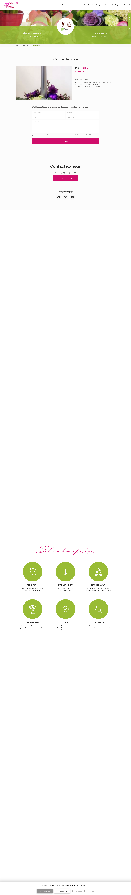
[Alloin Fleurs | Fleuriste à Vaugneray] (10, 5)
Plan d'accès (89, 5)
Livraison (78, 5)
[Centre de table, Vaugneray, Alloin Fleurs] (44, 83)
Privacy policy (90, 891)
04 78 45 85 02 (32, 36)
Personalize (77, 891)
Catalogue (116, 5)
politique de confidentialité (78, 136)
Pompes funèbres (102, 5)
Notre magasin (67, 5)
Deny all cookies (62, 891)
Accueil (56, 5)
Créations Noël (26, 45)
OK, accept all (45, 891)
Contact (127, 5)
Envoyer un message (65, 178)
